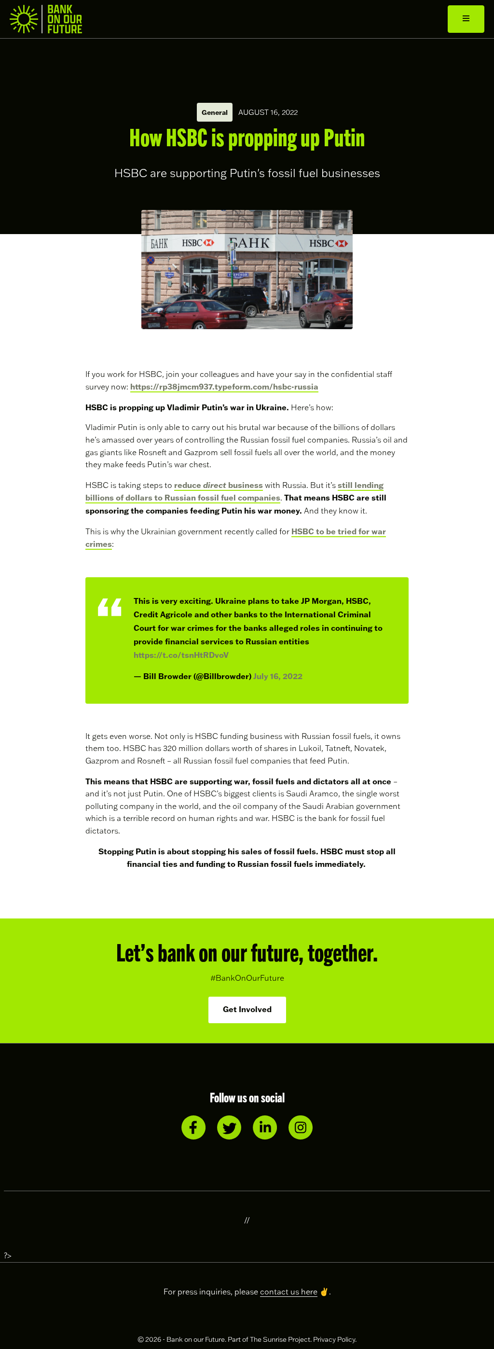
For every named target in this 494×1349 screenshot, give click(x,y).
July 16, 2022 (277, 676)
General (215, 112)
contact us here (288, 1291)
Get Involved (247, 1009)
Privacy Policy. (335, 1339)
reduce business (218, 485)
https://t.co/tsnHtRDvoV (181, 655)
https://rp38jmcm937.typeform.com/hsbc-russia (224, 386)
